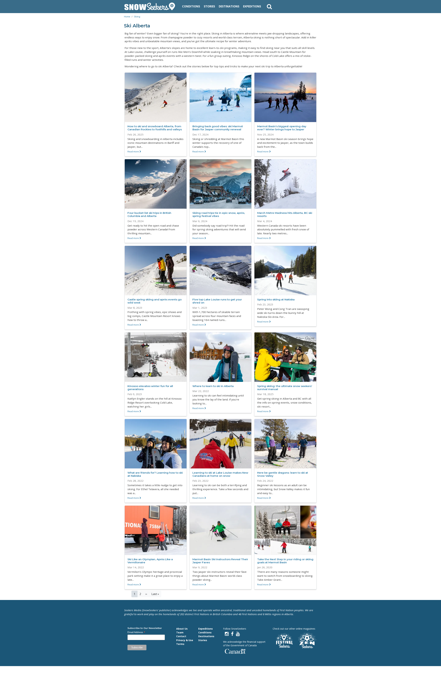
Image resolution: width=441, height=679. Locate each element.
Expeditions (252, 6)
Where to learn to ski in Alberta (213, 386)
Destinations (229, 6)
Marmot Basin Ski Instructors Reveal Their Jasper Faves (220, 561)
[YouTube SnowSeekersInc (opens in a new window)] (238, 633)
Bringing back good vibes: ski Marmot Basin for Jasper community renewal (217, 128)
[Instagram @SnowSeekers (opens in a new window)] (227, 633)
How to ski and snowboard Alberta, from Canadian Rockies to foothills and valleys (154, 128)
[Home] (151, 6)
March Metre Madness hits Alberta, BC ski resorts (284, 214)
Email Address (136, 632)
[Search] (269, 6)
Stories (209, 6)
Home (127, 16)
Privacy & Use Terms (184, 642)
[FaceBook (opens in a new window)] (232, 633)
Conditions (191, 6)
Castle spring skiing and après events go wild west (154, 301)
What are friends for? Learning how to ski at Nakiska (155, 474)
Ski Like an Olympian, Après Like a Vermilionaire (150, 561)
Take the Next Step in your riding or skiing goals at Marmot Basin (285, 561)
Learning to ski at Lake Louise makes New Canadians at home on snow (220, 474)
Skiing (137, 16)
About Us (182, 628)
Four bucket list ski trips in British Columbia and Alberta (149, 214)
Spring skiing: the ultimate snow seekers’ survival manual (284, 387)
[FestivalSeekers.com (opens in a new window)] (284, 640)
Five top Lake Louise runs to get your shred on (217, 301)
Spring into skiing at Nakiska (276, 299)
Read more (133, 151)
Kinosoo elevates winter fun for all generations (150, 387)
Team (179, 632)
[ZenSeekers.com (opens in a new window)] (307, 640)
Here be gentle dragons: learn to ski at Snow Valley (282, 474)
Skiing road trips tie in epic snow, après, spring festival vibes (218, 214)
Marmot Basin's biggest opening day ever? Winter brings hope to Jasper (281, 128)
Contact (181, 636)
